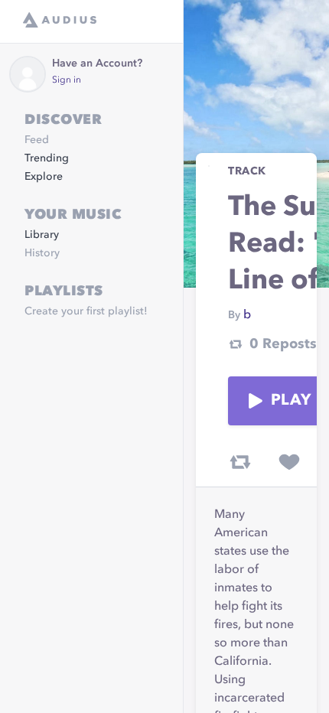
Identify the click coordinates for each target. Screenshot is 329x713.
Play (291, 401)
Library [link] (41, 235)
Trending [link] (46, 158)
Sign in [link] (66, 80)
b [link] (247, 315)
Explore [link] (43, 176)
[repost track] (240, 462)
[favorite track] (289, 462)
